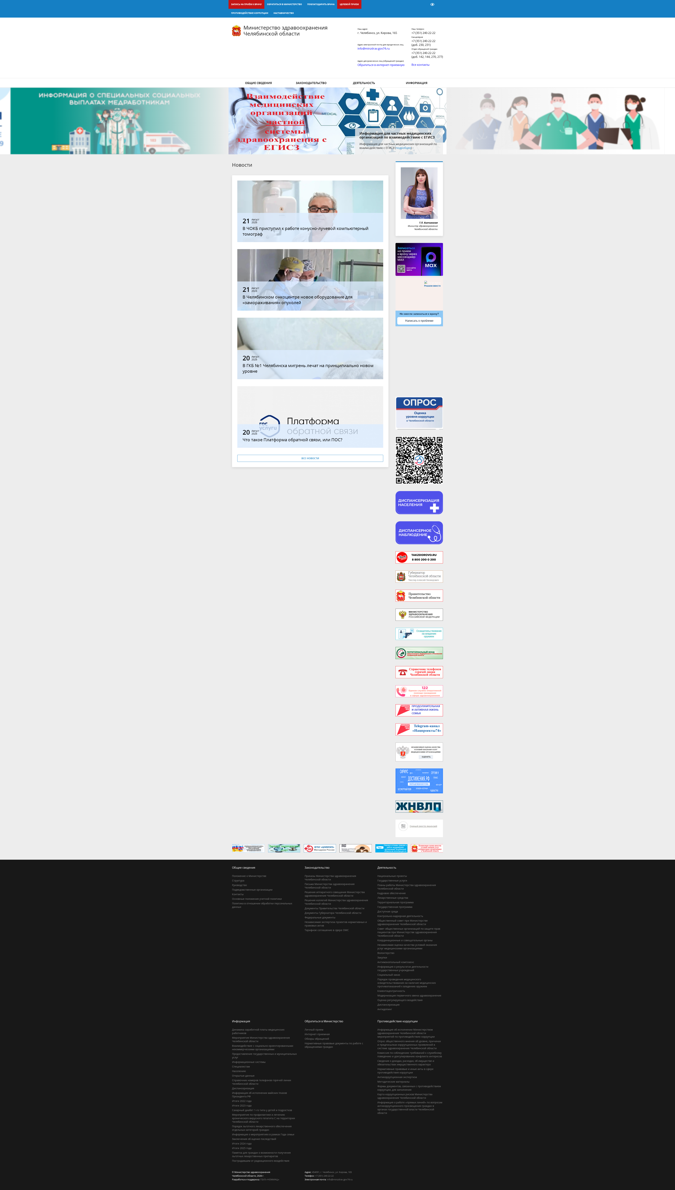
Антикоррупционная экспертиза (397, 1077)
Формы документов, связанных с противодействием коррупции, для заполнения (409, 1088)
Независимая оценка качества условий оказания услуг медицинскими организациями (407, 946)
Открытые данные (243, 1075)
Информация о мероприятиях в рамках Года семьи (263, 1134)
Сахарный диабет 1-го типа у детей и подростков (262, 1110)
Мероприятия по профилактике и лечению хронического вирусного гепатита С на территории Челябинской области (263, 1118)
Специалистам (241, 1066)
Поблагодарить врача (321, 4)
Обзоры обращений (317, 1038)
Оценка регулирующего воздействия (400, 1000)
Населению (239, 1071)
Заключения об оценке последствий (254, 1139)
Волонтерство (385, 953)
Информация (416, 83)
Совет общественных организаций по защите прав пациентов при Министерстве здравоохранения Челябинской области (408, 932)
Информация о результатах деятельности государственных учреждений (402, 968)
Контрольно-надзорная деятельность (400, 916)
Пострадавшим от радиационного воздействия (260, 1160)
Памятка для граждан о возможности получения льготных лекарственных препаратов (261, 1154)
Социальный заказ (388, 974)
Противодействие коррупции (249, 13)
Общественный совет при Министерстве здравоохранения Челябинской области (402, 922)
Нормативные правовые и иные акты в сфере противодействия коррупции (405, 1070)
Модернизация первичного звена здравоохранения (409, 995)
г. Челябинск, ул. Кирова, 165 (377, 33)
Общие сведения (258, 83)
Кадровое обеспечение (391, 893)
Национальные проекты (392, 876)
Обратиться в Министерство (284, 4)
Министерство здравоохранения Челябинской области (285, 31)
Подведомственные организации (252, 889)
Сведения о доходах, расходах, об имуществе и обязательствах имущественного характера (405, 1062)
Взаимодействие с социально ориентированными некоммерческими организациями (262, 1047)
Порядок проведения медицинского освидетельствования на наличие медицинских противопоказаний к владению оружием (406, 983)
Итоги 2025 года (242, 1148)
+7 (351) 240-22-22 (423, 33)
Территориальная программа (395, 902)
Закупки (382, 957)
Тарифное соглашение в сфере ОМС (327, 930)
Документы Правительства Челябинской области (334, 908)
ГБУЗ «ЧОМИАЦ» (269, 1179)
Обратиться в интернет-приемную (381, 65)
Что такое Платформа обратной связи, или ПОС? (292, 439)
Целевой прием (349, 4)
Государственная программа (394, 907)
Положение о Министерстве (249, 876)
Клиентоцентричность (391, 991)
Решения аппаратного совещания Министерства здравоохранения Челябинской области (335, 893)
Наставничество (284, 13)
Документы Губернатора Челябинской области (333, 913)
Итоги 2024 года (242, 1143)
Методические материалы (393, 1081)
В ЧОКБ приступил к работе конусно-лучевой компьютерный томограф (305, 231)
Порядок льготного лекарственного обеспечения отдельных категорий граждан (262, 1128)
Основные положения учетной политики (257, 898)
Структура (238, 880)
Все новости (310, 458)
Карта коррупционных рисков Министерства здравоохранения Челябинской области (404, 1096)
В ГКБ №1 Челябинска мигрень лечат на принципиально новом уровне (308, 368)
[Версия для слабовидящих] (432, 4)
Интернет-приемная (317, 1034)
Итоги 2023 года (242, 1105)
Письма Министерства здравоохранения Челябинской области (330, 885)
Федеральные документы (320, 917)
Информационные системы (249, 1062)
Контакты (238, 894)
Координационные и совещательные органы (405, 940)
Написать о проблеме (419, 320)
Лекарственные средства (392, 897)
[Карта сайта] (423, 4)
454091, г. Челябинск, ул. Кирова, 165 (332, 1172)
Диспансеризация (388, 1004)
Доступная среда (387, 911)
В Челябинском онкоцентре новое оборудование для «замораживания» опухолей (297, 299)
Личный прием (314, 1029)
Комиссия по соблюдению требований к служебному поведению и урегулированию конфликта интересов (409, 1054)
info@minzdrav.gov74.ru (340, 1179)
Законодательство (311, 83)
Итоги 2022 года (242, 1101)
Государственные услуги (392, 880)
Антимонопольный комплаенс (395, 962)
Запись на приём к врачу (246, 4)
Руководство (239, 885)
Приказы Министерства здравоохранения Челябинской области (330, 877)
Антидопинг (384, 1009)
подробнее (414, 148)
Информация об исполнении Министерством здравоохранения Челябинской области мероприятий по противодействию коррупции (406, 1033)
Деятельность (364, 83)
